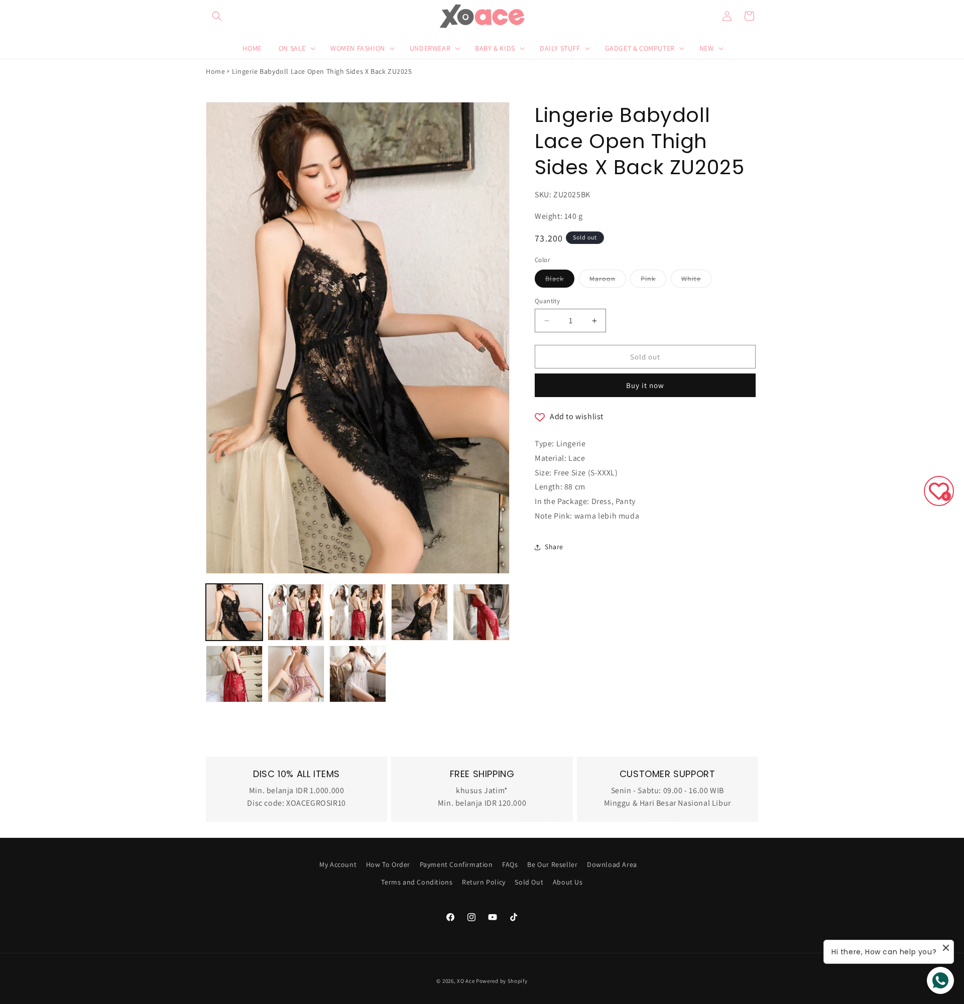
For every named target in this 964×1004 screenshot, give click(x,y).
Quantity (547, 301)
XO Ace (465, 980)
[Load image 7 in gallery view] (234, 674)
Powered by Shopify (502, 980)
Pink (653, 281)
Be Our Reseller (552, 864)
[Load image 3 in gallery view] (357, 612)
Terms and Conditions (416, 882)
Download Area (612, 864)
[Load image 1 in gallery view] (234, 612)
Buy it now (645, 385)
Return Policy (484, 882)
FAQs (510, 864)
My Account (337, 864)
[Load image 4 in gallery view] (419, 612)
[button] (217, 16)
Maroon (607, 281)
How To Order (388, 864)
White (696, 281)
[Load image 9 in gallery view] (296, 674)
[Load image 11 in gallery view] (357, 674)
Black (559, 281)
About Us (568, 882)
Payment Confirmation (456, 864)
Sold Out (529, 882)
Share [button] (554, 546)
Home (215, 71)
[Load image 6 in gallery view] (481, 612)
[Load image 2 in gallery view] (296, 612)
